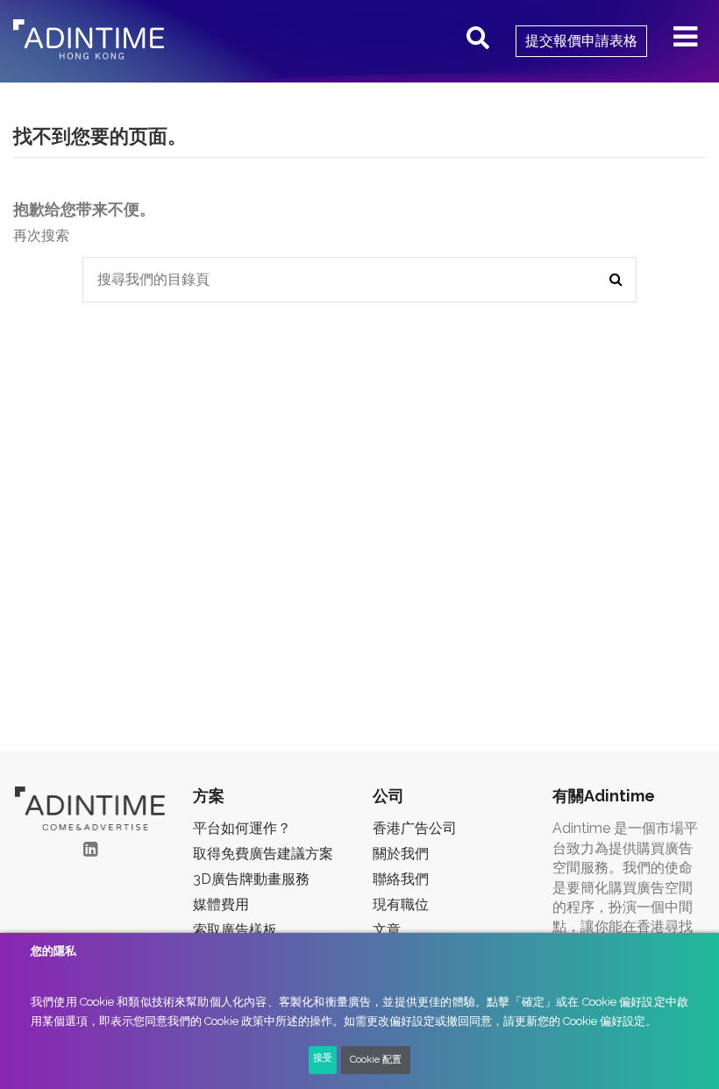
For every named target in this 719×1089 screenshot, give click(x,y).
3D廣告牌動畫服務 (251, 879)
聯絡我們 (401, 879)
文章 (387, 930)
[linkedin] (90, 848)
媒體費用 (221, 904)
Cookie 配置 (376, 1059)
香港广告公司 (415, 828)
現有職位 (401, 904)
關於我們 (401, 853)
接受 (322, 1058)
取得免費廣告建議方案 (263, 853)
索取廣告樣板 (235, 930)
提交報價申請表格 (581, 40)
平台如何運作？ (242, 828)
